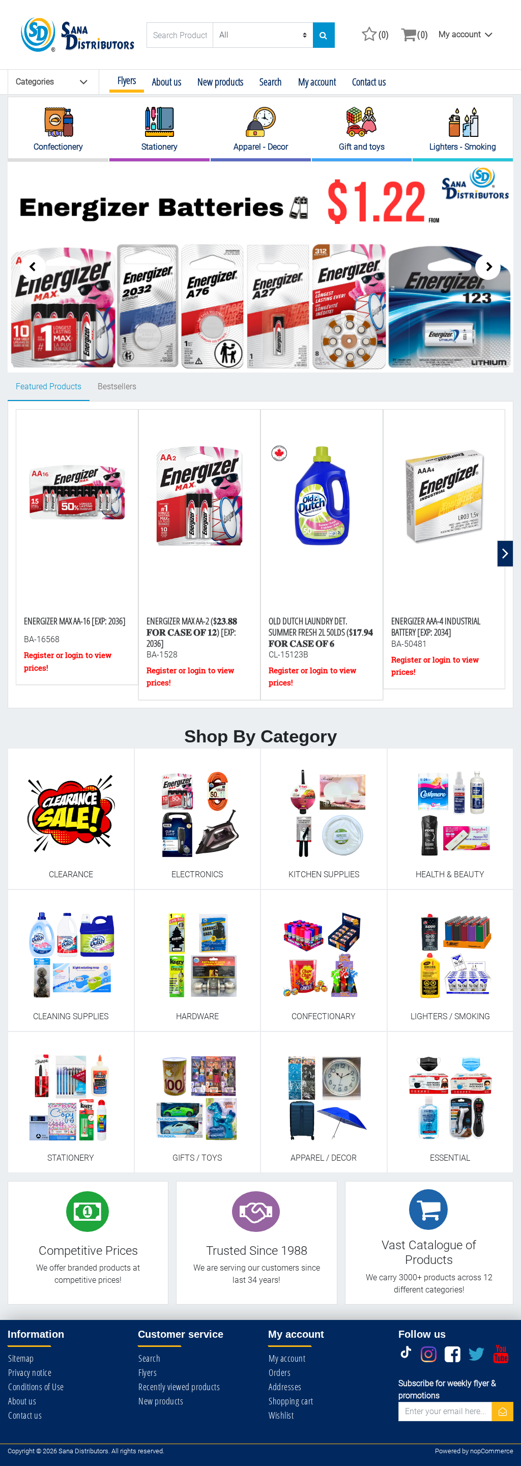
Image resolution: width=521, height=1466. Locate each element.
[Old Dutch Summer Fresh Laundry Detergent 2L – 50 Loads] (322, 524)
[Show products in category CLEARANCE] (71, 808)
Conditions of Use (36, 1387)
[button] (488, 267)
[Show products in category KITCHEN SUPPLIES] (324, 808)
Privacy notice (29, 1372)
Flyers (127, 80)
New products (220, 82)
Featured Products (48, 386)
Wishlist (281, 1415)
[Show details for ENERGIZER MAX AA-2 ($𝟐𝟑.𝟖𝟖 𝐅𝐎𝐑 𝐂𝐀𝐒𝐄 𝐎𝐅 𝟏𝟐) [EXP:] (199, 524)
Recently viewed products (179, 1387)
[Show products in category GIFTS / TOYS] (197, 1091)
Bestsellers (117, 386)
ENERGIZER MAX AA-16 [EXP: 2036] (75, 621)
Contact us (369, 82)
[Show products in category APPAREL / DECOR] (324, 1091)
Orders (280, 1372)
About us (166, 82)
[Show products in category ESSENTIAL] (450, 1091)
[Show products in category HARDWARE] (197, 950)
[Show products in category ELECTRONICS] (197, 808)
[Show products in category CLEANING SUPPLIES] (71, 950)
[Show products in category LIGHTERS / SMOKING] (450, 950)
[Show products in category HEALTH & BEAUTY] (450, 808)
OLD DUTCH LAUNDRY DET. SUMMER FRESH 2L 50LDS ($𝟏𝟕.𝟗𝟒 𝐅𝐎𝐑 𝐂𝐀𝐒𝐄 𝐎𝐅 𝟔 (321, 632)
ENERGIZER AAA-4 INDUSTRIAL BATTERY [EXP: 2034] (435, 626)
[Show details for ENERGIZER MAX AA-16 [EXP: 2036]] (77, 524)
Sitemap (21, 1358)
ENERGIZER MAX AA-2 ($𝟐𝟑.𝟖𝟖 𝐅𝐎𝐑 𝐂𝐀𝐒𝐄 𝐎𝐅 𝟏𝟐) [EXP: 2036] (192, 632)
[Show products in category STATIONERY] (71, 1091)
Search (270, 82)
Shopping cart (291, 1401)
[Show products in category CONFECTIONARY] (324, 950)
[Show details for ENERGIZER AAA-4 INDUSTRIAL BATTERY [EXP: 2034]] (444, 524)
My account (460, 34)
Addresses (285, 1387)
